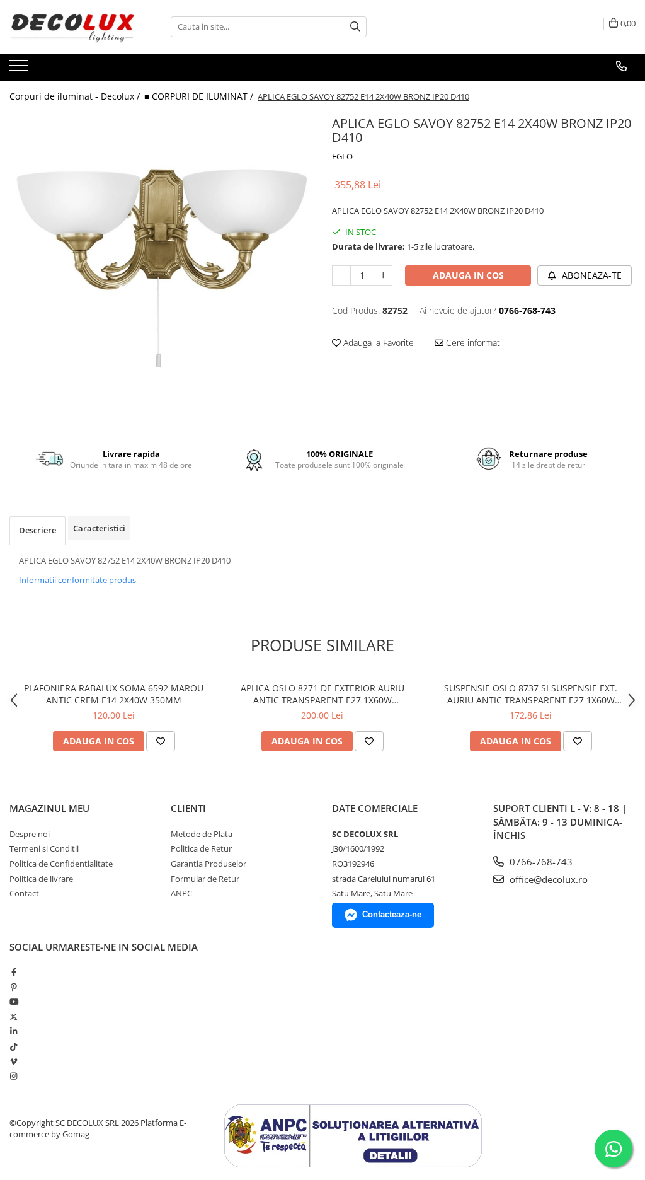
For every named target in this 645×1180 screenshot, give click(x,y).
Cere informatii (473, 343)
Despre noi (29, 834)
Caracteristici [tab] (99, 528)
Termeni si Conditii (44, 848)
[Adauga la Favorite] (160, 741)
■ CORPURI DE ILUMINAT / (200, 96)
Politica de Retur (201, 848)
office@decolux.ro (547, 879)
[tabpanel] (161, 264)
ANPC (181, 893)
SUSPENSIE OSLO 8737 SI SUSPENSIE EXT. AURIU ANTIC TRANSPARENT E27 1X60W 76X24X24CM (530, 694)
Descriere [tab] (37, 530)
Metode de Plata (201, 834)
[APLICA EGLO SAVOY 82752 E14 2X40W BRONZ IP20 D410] (161, 264)
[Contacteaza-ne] (621, 66)
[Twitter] (13, 1016)
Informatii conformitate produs (77, 580)
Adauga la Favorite (377, 343)
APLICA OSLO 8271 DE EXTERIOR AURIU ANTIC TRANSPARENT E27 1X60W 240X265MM (322, 694)
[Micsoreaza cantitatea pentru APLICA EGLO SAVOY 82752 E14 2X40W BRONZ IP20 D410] (341, 275)
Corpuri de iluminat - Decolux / (75, 96)
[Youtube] (13, 1001)
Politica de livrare (41, 878)
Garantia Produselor (208, 863)
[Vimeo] (13, 1061)
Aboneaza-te (590, 275)
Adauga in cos (468, 275)
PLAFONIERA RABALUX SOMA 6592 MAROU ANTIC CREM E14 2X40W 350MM (113, 694)
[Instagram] (13, 1076)
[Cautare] (355, 26)
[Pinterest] (13, 987)
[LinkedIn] (13, 1031)
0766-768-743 (540, 861)
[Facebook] (13, 972)
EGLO (342, 156)
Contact (24, 893)
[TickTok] (13, 1046)
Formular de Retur (205, 878)
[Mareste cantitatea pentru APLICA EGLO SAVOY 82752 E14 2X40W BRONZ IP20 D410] (383, 275)
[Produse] (20, 69)
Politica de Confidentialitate (61, 863)
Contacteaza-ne (391, 914)
